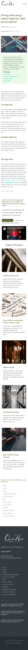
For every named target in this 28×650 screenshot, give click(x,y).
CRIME (4, 491)
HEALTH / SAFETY (7, 505)
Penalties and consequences (11, 76)
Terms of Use (9, 643)
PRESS (4, 488)
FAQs (12, 191)
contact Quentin (8, 182)
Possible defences (8, 78)
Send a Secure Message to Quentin (11, 558)
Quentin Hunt (12, 27)
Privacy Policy (18, 643)
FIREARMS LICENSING (8, 510)
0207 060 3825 (7, 556)
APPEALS (5, 507)
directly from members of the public (13, 180)
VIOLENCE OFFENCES (8, 516)
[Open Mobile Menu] (25, 3)
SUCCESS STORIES (7, 496)
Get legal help (6, 80)
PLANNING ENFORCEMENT (9, 493)
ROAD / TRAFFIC (14, 31)
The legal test (6, 74)
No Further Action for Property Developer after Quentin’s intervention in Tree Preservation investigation (13, 613)
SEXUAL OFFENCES (8, 513)
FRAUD (4, 485)
